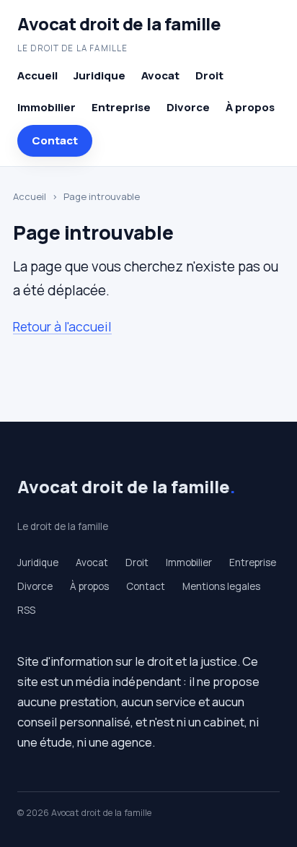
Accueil (37, 75)
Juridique (99, 75)
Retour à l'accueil (62, 326)
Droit (209, 75)
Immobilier (46, 107)
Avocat (160, 75)
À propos (250, 107)
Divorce (188, 107)
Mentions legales (221, 586)
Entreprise (121, 107)
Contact (55, 140)
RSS (26, 610)
